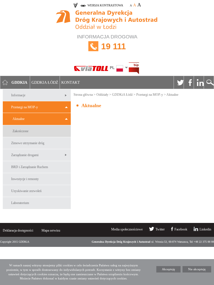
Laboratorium (20, 203)
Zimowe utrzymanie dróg (27, 143)
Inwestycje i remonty (25, 179)
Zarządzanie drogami (24, 155)
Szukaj (209, 82)
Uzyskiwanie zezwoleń (26, 191)
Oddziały (102, 95)
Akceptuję (168, 269)
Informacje (18, 95)
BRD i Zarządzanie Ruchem (29, 167)
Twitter (179, 82)
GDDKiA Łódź (122, 95)
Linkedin (199, 82)
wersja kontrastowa (105, 5)
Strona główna (83, 95)
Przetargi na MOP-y (24, 107)
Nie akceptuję (197, 269)
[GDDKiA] (107, 20)
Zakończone (20, 131)
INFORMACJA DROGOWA (107, 42)
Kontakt (70, 82)
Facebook (189, 82)
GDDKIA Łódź (44, 82)
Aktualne (19, 119)
